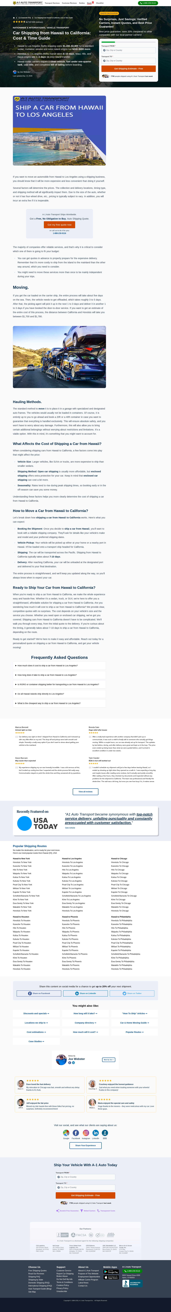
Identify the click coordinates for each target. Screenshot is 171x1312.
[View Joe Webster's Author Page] (61, 1059)
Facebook (76, 1138)
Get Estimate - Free (128, 69)
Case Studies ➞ (36, 1041)
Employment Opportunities (89, 1277)
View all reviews (85, 792)
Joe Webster (25, 72)
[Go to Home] (14, 18)
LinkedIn (95, 1138)
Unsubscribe (62, 1291)
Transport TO (107, 56)
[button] (148, 3)
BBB (105, 1138)
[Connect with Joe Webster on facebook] (69, 1062)
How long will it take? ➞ (85, 1013)
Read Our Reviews (36, 1274)
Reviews (69, 3)
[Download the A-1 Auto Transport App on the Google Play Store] (111, 1271)
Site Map (32, 1292)
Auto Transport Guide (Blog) (39, 1289)
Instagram (86, 1138)
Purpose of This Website (88, 1274)
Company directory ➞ (85, 1023)
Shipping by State (35, 1280)
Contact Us (82, 1286)
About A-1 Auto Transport (88, 1271)
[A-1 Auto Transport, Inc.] (28, 3)
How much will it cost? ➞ (85, 1032)
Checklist (100, 3)
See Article (70, 828)
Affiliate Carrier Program (88, 1280)
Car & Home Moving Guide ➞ (134, 1023)
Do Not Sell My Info (64, 1279)
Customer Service (64, 1271)
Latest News (83, 1283)
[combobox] (128, 50)
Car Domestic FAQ (24, 18)
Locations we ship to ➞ (36, 1023)
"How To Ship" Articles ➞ (134, 1013)
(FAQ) (47, 1283)
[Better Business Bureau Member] (132, 1283)
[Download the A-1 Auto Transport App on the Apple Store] (111, 1277)
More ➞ (109, 1060)
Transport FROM (108, 46)
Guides (82, 3)
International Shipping (37, 1286)
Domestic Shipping (36, 1283)
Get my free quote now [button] (59, 224)
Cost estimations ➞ (36, 1032)
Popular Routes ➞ (135, 1032)
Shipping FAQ (34, 1277)
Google (66, 1138)
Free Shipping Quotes (37, 1271)
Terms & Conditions (65, 1282)
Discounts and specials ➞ (36, 1013)
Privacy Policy (62, 1288)
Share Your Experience (85, 1146)
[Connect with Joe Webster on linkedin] (73, 1062)
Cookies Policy (63, 1285)
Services (52, 3)
